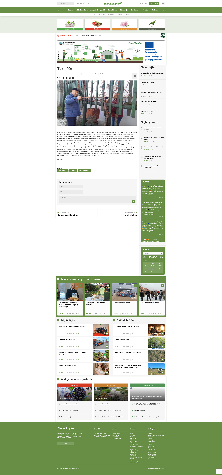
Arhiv (131, 433)
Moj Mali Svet (133, 452)
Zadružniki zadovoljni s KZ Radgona (152, 73)
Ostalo (127, 15)
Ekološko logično (134, 462)
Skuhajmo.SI (133, 454)
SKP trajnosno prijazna (136, 457)
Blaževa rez (62, 171)
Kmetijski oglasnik (116, 438)
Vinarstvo (102, 15)
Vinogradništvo (152, 452)
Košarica (132, 437)
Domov (70, 10)
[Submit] (133, 201)
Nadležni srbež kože (147, 111)
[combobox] (153, 253)
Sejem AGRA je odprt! (147, 83)
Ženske (120, 15)
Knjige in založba (116, 433)
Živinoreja (123, 10)
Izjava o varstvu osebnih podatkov (136, 447)
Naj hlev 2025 (133, 456)
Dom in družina (152, 454)
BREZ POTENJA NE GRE (148, 102)
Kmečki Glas (133, 449)
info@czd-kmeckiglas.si (100, 437)
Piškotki (132, 443)
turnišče (73, 171)
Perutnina (111, 15)
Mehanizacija (151, 449)
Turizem (155, 10)
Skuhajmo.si (115, 437)
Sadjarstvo (151, 448)
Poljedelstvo (112, 10)
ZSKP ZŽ (132, 460)
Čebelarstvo (135, 10)
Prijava (144, 4)
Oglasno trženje (134, 445)
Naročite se (154, 3)
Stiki (131, 440)
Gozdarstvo (151, 459)
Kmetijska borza (116, 440)
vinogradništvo (84, 171)
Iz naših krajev (61, 74)
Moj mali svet (115, 435)
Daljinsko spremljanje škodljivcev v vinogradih (152, 93)
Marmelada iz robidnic (89, 36)
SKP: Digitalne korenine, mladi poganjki (90, 10)
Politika (145, 10)
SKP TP (132, 459)
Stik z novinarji (134, 441)
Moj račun (132, 435)
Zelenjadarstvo (152, 446)
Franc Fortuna (76, 74)
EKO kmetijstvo (152, 457)
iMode (162, 468)
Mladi (93, 15)
